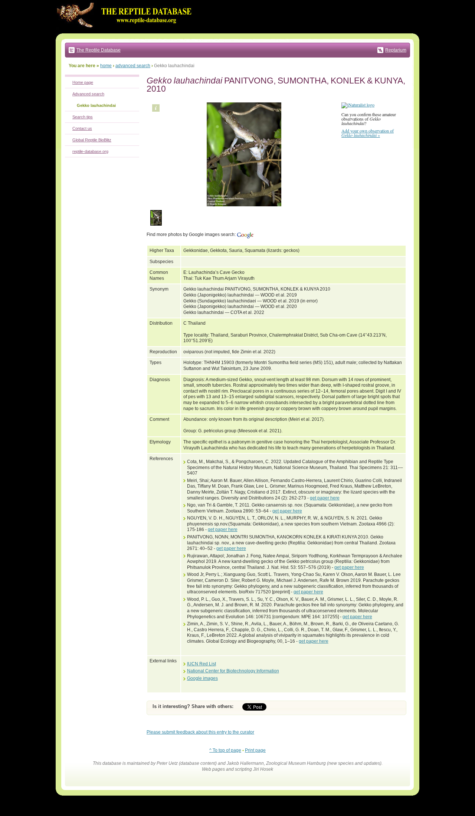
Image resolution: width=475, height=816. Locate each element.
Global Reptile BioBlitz (91, 140)
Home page (82, 82)
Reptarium (395, 50)
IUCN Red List (201, 663)
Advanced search (88, 94)
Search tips (82, 117)
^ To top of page (225, 750)
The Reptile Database (98, 50)
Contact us (82, 128)
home (106, 65)
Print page (255, 750)
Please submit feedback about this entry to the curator (200, 732)
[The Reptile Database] (126, 32)
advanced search (132, 65)
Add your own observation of (367, 133)
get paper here (325, 498)
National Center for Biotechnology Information (233, 671)
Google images (202, 678)
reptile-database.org (90, 151)
